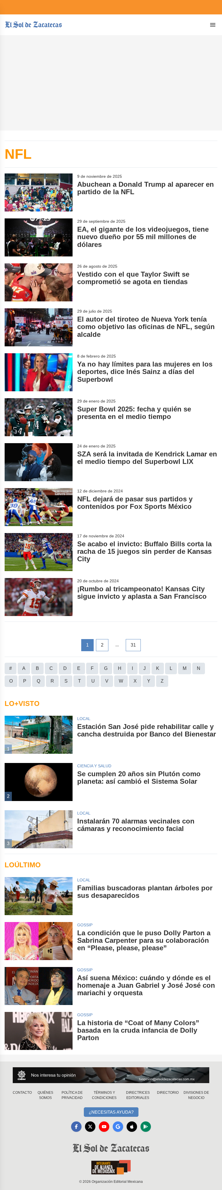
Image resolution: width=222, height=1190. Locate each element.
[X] (90, 1126)
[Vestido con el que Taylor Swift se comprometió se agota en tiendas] (39, 282)
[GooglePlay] (145, 1126)
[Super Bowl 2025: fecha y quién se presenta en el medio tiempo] (39, 417)
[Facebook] (76, 1126)
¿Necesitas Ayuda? (111, 1112)
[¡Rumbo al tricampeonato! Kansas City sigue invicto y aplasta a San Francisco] (39, 597)
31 (133, 645)
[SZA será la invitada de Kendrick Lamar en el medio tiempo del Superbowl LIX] (39, 462)
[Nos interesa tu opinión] (111, 1075)
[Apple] (132, 1126)
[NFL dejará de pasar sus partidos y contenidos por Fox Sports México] (39, 507)
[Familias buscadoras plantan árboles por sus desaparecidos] (39, 896)
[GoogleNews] (118, 1126)
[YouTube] (104, 1126)
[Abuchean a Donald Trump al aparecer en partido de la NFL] (39, 192)
